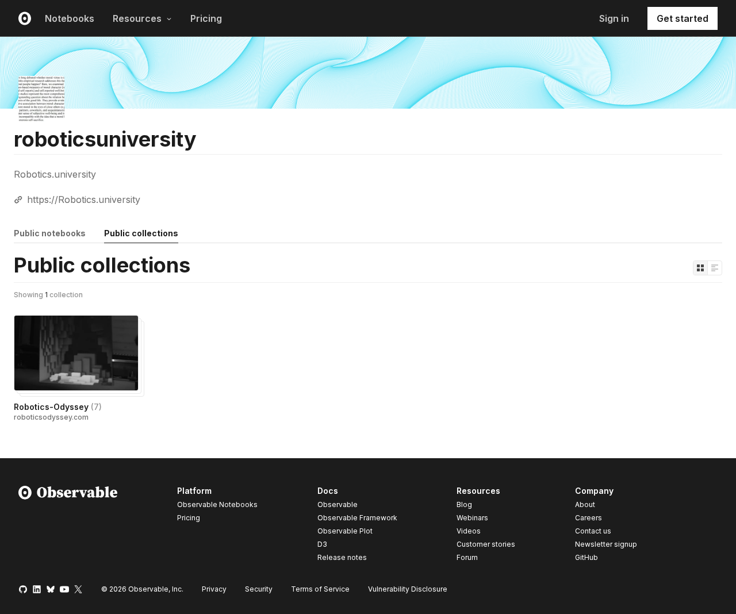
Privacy (214, 589)
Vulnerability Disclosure (407, 589)
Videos (469, 531)
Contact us (593, 531)
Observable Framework (357, 517)
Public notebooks (50, 233)
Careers (588, 517)
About (585, 504)
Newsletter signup (606, 544)
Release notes (342, 557)
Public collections (141, 233)
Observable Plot (345, 531)
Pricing (206, 18)
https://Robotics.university (83, 199)
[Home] (68, 526)
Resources (137, 18)
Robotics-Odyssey (58, 407)
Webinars (472, 517)
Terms (320, 589)
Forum (467, 557)
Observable (337, 504)
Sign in (614, 18)
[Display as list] (715, 268)
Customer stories (486, 544)
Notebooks (69, 18)
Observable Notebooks (217, 504)
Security (259, 589)
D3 (322, 544)
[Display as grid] (700, 268)
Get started (682, 18)
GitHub (586, 557)
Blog (464, 504)
